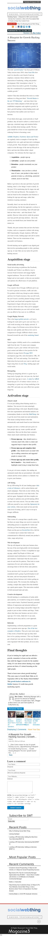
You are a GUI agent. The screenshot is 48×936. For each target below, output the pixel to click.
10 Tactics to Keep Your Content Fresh (18, 21)
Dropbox (16, 137)
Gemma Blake (13, 894)
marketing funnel (33, 335)
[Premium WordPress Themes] (19, 931)
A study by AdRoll (33, 379)
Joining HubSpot (14, 834)
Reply (10, 755)
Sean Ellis (31, 72)
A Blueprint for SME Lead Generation (28, 17)
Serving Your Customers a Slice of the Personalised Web (23, 19)
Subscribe (18, 882)
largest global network (22, 319)
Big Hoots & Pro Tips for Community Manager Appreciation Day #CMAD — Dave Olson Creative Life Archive (24, 875)
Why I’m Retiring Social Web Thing (28, 24)
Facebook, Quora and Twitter (29, 137)
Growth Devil (26, 530)
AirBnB (9, 137)
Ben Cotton (37, 33)
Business (27, 33)
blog (25, 364)
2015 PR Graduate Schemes (28, 894)
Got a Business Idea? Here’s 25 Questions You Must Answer (23, 889)
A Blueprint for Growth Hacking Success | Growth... (22, 735)
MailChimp (32, 414)
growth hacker (18, 70)
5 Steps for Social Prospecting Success (27, 870)
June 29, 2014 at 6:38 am (16, 741)
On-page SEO (28, 353)
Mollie (11, 882)
